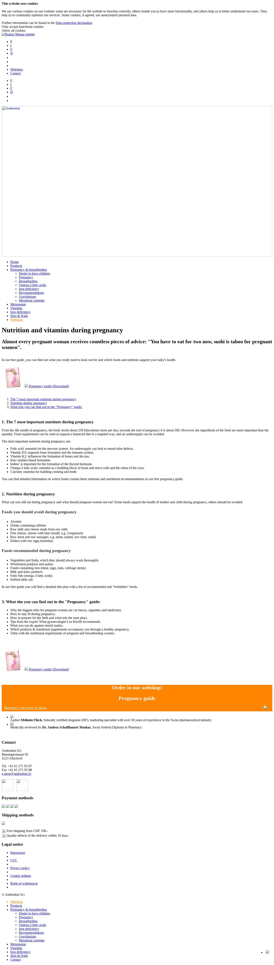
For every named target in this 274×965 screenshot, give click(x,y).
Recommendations (31, 293)
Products (16, 266)
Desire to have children (34, 273)
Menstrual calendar (32, 300)
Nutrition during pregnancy (28, 403)
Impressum (17, 852)
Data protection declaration (74, 23)
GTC (13, 860)
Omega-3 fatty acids (32, 285)
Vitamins (16, 308)
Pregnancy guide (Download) (48, 386)
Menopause (18, 304)
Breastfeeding (28, 281)
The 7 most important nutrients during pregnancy (43, 399)
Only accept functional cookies (22, 26)
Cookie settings (20, 876)
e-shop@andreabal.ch (16, 774)
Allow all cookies (13, 30)
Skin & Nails (19, 316)
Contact (15, 73)
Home (14, 262)
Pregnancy (26, 277)
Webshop (16, 69)
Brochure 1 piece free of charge (25, 708)
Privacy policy (20, 868)
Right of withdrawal (23, 883)
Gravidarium (27, 296)
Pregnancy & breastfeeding (28, 269)
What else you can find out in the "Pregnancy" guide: (46, 407)
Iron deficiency (29, 289)
